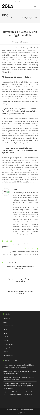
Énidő (5, 329)
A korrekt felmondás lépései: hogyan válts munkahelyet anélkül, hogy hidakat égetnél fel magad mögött (18, 385)
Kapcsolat (15, 409)
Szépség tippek (8, 355)
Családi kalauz (8, 326)
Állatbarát (6, 318)
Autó (5, 322)
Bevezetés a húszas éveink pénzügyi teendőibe (24, 18)
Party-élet (6, 348)
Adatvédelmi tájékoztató (26, 409)
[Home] (2, 18)
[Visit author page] (6, 192)
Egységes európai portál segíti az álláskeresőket (20, 280)
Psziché (5, 351)
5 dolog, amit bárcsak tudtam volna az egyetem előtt (20, 267)
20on (16, 42)
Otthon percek (8, 344)
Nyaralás (6, 340)
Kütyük (5, 337)
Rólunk (9, 409)
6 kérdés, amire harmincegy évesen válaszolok (20, 292)
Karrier (25, 42)
